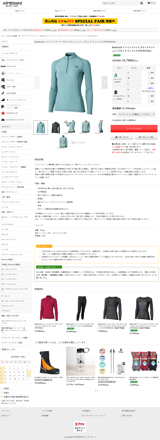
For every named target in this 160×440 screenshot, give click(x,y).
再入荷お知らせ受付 (148, 91)
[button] (37, 82)
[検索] (141, 3)
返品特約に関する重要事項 (124, 120)
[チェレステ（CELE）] (70, 82)
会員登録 (117, 144)
